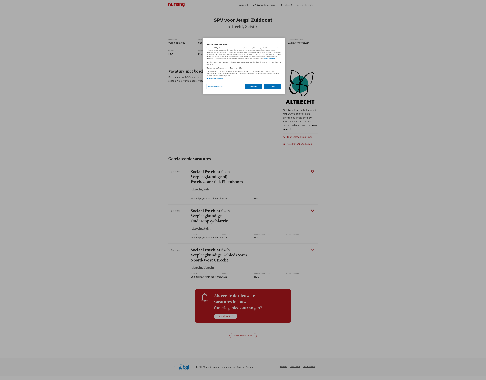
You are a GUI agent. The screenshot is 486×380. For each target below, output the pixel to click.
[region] (244, 66)
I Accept (273, 86)
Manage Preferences (215, 86)
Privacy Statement (269, 59)
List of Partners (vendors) (215, 78)
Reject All (253, 86)
